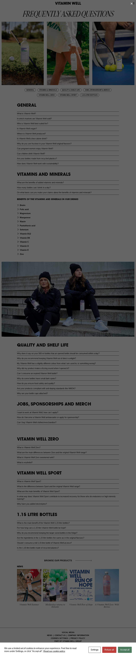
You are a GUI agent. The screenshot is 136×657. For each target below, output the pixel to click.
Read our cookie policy (54, 651)
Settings (94, 650)
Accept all (124, 650)
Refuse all (109, 650)
